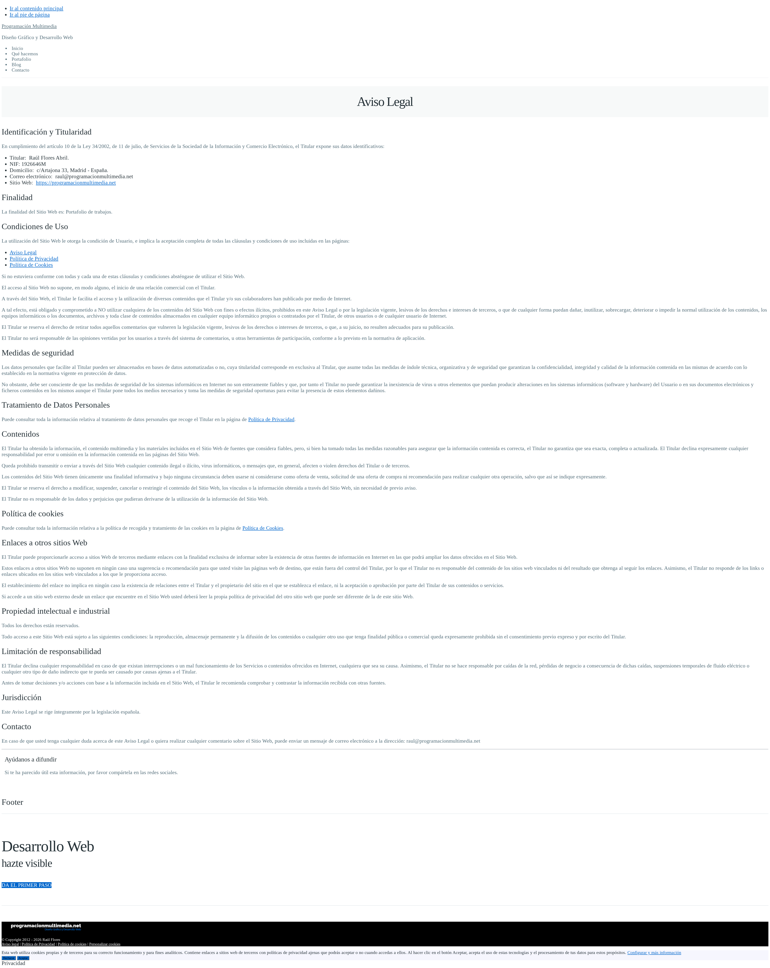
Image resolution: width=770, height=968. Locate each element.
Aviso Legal (23, 252)
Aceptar (23, 958)
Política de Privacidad (34, 259)
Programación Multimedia (29, 26)
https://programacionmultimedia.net (76, 183)
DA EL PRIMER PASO (27, 885)
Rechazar (8, 958)
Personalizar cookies (104, 944)
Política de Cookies (31, 265)
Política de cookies (72, 944)
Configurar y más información (654, 952)
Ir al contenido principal (36, 8)
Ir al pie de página (30, 15)
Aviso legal (10, 944)
